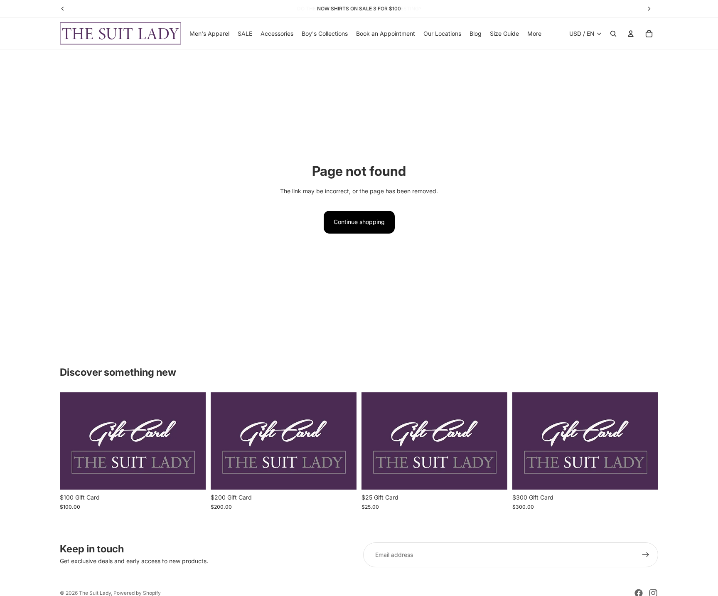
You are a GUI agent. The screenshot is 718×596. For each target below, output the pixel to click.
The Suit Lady (95, 593)
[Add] (192, 476)
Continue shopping (359, 221)
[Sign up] (645, 555)
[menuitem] (534, 34)
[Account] (631, 34)
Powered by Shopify (137, 593)
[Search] (613, 34)
